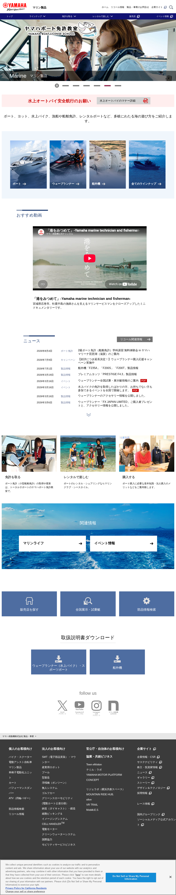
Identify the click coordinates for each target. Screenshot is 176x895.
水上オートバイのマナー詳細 (117, 100)
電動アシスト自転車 (20, 762)
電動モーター (49, 829)
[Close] (170, 877)
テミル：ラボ (94, 769)
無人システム (49, 787)
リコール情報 (117, 7)
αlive (89, 799)
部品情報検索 (16, 808)
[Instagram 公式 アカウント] (96, 706)
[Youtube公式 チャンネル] (79, 706)
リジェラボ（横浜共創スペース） (105, 789)
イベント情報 (162, 16)
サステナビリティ (147, 762)
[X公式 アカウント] (62, 706)
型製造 (46, 777)
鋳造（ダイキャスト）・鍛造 (58, 808)
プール (46, 772)
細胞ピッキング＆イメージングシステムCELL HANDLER (55, 818)
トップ (10, 16)
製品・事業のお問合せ (138, 7)
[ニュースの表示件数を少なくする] (88, 415)
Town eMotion (94, 764)
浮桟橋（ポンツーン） (55, 782)
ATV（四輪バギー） (20, 798)
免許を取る (67, 16)
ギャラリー (143, 777)
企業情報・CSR (146, 756)
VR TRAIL (92, 804)
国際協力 (47, 839)
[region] (88, 877)
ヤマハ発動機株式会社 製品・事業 (18, 736)
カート (12, 782)
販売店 (132, 16)
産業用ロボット (51, 767)
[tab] (65, 85)
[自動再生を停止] (57, 86)
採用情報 (142, 793)
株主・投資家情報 (147, 767)
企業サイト (157, 7)
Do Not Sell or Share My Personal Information (131, 877)
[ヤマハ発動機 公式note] (113, 706)
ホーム (105, 7)
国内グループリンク (148, 814)
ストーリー (143, 782)
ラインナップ (35, 16)
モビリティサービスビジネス (58, 844)
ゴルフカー (48, 793)
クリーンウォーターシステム (58, 834)
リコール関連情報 (131, 339)
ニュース (142, 772)
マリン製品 (15, 767)
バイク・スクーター (20, 756)
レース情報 (143, 803)
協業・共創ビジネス (99, 756)
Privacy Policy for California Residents (26, 888)
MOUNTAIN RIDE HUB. (100, 794)
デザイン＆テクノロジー (151, 787)
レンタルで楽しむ (101, 16)
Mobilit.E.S (92, 809)
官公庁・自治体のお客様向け (105, 748)
